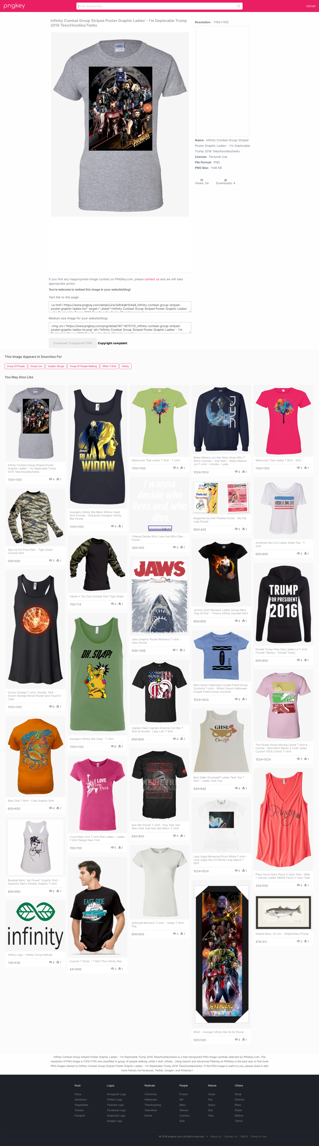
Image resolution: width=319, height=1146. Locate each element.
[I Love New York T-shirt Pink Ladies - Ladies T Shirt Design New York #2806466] (97, 794)
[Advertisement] (107, 244)
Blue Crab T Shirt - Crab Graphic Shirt (31, 800)
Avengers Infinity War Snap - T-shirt (92, 738)
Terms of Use (258, 1136)
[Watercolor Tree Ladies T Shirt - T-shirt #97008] (159, 421)
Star (210, 1110)
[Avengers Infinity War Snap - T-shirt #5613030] (97, 674)
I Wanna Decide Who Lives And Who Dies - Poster (158, 538)
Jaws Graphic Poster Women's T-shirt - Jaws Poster (156, 641)
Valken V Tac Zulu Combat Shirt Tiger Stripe (97, 596)
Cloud (211, 1094)
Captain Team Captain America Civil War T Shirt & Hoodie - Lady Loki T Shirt (157, 729)
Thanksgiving (153, 1104)
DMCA (244, 1136)
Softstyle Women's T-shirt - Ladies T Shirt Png (158, 924)
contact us (152, 279)
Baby (182, 1104)
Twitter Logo (114, 1099)
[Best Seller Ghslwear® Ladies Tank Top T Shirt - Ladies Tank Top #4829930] (221, 741)
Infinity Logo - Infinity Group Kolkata (30, 954)
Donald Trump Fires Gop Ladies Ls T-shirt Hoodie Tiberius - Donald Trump (281, 651)
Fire (210, 1099)
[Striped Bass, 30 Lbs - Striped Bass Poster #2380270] (283, 912)
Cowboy (184, 1115)
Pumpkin (80, 1115)
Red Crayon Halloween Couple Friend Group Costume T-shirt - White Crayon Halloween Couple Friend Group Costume (220, 688)
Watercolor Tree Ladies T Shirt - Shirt (278, 460)
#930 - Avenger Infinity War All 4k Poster (218, 1032)
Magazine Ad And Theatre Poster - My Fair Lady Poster (219, 520)
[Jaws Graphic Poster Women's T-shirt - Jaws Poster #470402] (159, 596)
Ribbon (239, 1115)
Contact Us (230, 1136)
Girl (181, 1099)
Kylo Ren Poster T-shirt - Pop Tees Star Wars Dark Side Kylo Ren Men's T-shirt (156, 826)
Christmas (151, 1094)
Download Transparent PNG (72, 343)
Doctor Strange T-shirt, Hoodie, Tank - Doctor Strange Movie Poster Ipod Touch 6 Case (34, 696)
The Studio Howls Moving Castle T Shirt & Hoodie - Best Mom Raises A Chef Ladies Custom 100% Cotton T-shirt (281, 748)
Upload (310, 6)
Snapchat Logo (116, 1115)
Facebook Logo (116, 1110)
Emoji (238, 1094)
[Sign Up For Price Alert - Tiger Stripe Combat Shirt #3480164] (35, 517)
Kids (182, 1120)
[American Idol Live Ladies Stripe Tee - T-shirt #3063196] (283, 508)
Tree (210, 1115)
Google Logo (114, 1120)
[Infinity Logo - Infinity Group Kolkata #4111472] (35, 925)
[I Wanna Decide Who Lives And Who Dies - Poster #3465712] (159, 505)
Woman (183, 1110)
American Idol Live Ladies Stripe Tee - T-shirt (280, 544)
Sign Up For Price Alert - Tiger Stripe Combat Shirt (30, 551)
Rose (238, 1104)
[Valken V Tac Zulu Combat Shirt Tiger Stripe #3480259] (97, 564)
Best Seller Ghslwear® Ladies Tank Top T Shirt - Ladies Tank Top (218, 779)
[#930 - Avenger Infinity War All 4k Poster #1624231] (221, 954)
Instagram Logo (116, 1094)
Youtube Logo (115, 1104)
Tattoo (239, 1120)
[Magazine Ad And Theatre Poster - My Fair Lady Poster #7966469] (221, 498)
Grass (211, 1104)
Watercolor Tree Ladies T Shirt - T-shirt (156, 460)
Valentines (151, 1110)
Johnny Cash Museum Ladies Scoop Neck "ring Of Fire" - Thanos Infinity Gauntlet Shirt (220, 611)
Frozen (183, 1094)
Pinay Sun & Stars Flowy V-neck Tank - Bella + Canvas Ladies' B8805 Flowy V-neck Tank (282, 876)
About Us (215, 1136)
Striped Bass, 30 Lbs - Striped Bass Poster (282, 933)
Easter (148, 1115)
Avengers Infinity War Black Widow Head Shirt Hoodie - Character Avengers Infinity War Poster (95, 515)
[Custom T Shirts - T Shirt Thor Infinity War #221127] (97, 907)
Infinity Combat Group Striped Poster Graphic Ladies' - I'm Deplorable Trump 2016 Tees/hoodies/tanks (32, 468)
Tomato (79, 1110)
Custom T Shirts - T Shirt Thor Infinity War (96, 961)
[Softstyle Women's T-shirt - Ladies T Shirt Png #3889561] (159, 882)
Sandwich (81, 1099)
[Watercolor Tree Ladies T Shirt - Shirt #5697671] (283, 421)
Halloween (151, 1099)
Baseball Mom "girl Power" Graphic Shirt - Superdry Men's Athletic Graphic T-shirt (34, 882)
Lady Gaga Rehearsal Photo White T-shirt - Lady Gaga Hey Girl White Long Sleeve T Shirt (220, 860)
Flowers (239, 1099)
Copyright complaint (112, 343)
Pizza (78, 1094)
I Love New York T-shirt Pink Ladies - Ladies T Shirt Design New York (97, 838)
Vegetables (81, 1104)
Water (238, 1110)
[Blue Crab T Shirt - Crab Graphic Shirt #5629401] (35, 756)
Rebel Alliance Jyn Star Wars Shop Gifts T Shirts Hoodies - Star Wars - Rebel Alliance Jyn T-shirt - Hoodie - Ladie (219, 461)
